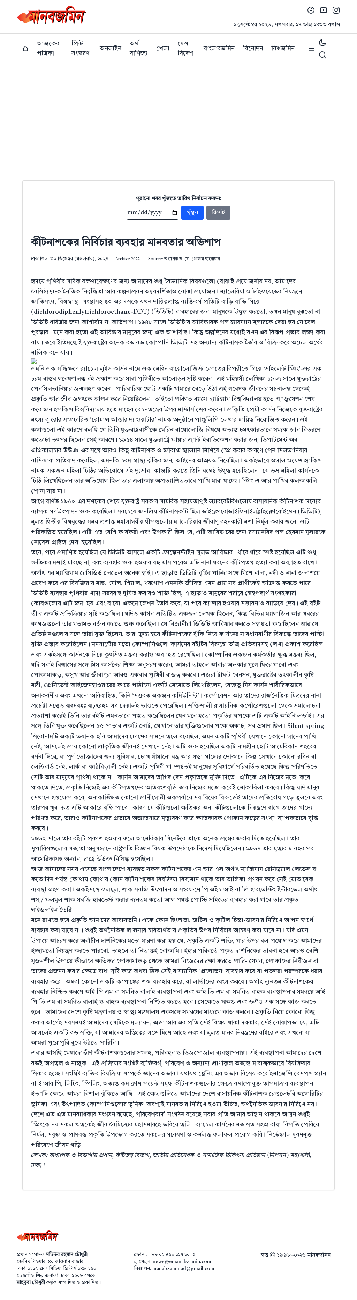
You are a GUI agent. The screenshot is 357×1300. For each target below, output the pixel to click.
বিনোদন (253, 48)
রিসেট (218, 213)
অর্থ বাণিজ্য (138, 49)
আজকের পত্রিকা (48, 49)
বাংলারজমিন (219, 48)
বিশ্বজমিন (283, 48)
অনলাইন (110, 48)
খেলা (162, 48)
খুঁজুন (192, 213)
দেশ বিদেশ (185, 49)
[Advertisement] (178, 117)
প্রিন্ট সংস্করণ (80, 49)
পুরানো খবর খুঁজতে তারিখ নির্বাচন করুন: (178, 199)
